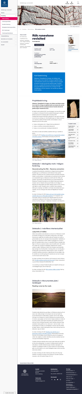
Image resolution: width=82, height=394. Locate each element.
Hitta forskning (5, 18)
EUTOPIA (68, 380)
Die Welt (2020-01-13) (72, 138)
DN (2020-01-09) (71, 141)
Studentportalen (70, 370)
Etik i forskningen (6, 30)
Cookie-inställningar (70, 387)
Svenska (38, 67)
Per (71, 45)
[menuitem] (67, 3)
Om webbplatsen (70, 382)
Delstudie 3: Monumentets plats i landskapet (25, 47)
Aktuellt (2, 44)
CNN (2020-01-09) (72, 132)
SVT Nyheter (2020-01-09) (71, 143)
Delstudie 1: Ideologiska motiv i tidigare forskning (25, 41)
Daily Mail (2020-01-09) (71, 135)
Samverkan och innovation (6, 39)
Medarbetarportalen (71, 372)
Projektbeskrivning (23, 38)
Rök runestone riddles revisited (53, 269)
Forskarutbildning (5, 36)
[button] (78, 3)
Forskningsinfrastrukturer (7, 33)
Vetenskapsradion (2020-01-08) (71, 146)
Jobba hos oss (69, 376)
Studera (2, 12)
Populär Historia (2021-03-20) (71, 126)
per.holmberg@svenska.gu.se (73, 50)
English (71, 3)
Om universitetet (4, 41)
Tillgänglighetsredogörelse (72, 389)
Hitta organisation (54, 371)
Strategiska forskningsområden (9, 27)
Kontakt (67, 3)
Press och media (70, 378)
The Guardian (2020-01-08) (71, 130)
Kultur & (53, 63)
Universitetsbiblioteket (72, 374)
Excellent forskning (6, 24)
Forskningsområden (6, 21)
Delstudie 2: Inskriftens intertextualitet (24, 44)
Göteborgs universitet (6, 10)
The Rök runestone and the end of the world (45, 260)
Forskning (3, 15)
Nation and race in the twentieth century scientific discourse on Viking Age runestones (48, 195)
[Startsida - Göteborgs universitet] (8, 4)
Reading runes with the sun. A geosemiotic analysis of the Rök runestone (45, 332)
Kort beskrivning (23, 36)
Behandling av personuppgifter (69, 385)
